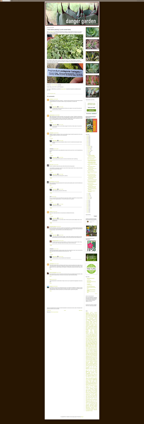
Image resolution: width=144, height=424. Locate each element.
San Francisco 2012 (91, 391)
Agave (87, 313)
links (86, 361)
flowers (88, 336)
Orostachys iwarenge (94, 377)
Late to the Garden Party (91, 286)
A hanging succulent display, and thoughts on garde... (91, 176)
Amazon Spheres (94, 313)
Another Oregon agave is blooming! (91, 191)
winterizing (88, 409)
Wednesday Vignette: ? (91, 158)
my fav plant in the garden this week (91, 365)
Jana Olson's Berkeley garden (92, 179)
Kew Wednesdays (92, 357)
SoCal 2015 (90, 396)
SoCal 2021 (92, 397)
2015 (88, 204)
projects (95, 386)
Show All (96, 293)
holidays (95, 351)
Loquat (93, 361)
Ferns (96, 335)
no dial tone (88, 279)
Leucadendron (95, 360)
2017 (88, 201)
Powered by (88, 113)
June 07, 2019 (61, 124)
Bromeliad (87, 319)
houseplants (88, 353)
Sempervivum (88, 394)
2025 (88, 137)
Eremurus (91, 331)
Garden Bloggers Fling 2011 (92, 339)
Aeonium (87, 312)
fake (89, 333)
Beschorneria (90, 317)
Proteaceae (87, 387)
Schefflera (95, 392)
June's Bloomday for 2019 (91, 174)
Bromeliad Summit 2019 (93, 319)
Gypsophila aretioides (90, 170)
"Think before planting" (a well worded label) (92, 185)
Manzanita (91, 363)
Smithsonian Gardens (88, 395)
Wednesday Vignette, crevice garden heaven (91, 169)
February (89, 197)
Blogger (82, 416)
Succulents (88, 399)
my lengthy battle (51, 31)
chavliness (51, 99)
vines (93, 406)
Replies (52, 122)
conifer (90, 324)
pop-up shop (91, 386)
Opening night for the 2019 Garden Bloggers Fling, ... (91, 162)
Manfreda (95, 362)
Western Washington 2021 (89, 408)
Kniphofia (87, 359)
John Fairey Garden (94, 356)
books (96, 318)
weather (95, 406)
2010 (88, 210)
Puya (90, 387)
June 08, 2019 (54, 279)
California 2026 (94, 320)
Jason (51, 279)
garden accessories (89, 338)
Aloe (90, 313)
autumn (87, 315)
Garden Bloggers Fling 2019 (90, 344)
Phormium (87, 382)
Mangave (87, 363)
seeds (96, 393)
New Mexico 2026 (91, 370)
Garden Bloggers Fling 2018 (92, 343)
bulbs (86, 320)
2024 (88, 138)
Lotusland (95, 361)
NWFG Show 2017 (94, 373)
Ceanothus (87, 323)
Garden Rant (89, 280)
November (89, 147)
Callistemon (95, 321)
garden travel (90, 348)
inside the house (89, 356)
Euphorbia (91, 332)
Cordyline (92, 325)
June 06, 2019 (55, 99)
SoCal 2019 (88, 397)
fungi (93, 337)
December (89, 146)
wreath (87, 410)
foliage (91, 336)
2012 (88, 208)
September (89, 150)
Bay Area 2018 (90, 316)
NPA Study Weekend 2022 (91, 372)
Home (65, 310)
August (89, 151)
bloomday (91, 318)
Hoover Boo (51, 164)
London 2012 (89, 361)
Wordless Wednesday (94, 409)
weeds (54, 93)
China (96, 323)
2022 (88, 141)
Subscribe (91, 110)
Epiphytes (87, 331)
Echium (87, 329)
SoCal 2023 (95, 397)
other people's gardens (91, 378)
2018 (88, 200)
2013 (88, 206)
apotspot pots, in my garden (91, 157)
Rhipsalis (89, 389)
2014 (88, 205)
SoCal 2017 (95, 396)
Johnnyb (51, 211)
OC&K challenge (93, 374)
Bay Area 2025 (94, 316)
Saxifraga (92, 392)
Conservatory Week (94, 324)
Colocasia (87, 324)
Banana (92, 315)
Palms (90, 380)
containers (87, 325)
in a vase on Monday (93, 355)
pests (90, 381)
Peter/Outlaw (52, 263)
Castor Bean (95, 322)
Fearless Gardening (92, 335)
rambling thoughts (93, 388)
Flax (86, 336)
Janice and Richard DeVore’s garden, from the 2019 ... (91, 160)
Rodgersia (93, 389)
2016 (88, 202)
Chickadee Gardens (53, 226)
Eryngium (95, 331)
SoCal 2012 (93, 395)
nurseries (88, 373)
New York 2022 (92, 371)
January (89, 198)
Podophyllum (92, 385)
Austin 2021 (92, 314)
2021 (88, 142)
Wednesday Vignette (90, 407)
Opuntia (92, 375)
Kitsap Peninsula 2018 (94, 358)
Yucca (91, 410)
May (88, 193)
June (88, 154)
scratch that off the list (89, 393)
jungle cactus (88, 357)
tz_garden (88, 284)
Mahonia (91, 362)
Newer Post (49, 310)
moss (88, 364)
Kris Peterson (52, 181)
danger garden (54, 124)
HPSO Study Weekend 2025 (92, 354)
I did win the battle (54, 84)
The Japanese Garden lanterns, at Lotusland (91, 156)
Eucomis (87, 332)
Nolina (96, 371)
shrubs (96, 394)
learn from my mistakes (92, 359)
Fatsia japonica (92, 334)
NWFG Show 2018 (88, 374)
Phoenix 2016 (94, 381)
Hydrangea (87, 355)
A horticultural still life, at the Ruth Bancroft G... (91, 178)
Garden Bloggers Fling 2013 (90, 340)
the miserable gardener (90, 278)
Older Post (80, 310)
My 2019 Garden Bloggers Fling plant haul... (91, 167)
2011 (88, 209)
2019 (88, 145)
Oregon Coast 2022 (92, 376)
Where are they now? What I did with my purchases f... (91, 181)
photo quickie (51, 93)
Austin (89, 314)
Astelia (87, 314)
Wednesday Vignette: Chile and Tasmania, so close (91, 187)
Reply (51, 111)
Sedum (94, 393)
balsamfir (51, 286)
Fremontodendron (89, 337)
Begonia (87, 317)
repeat (87, 389)
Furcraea (95, 337)
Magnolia (87, 362)
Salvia (92, 390)
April (88, 194)
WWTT (89, 410)
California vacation (89, 321)
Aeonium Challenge (93, 312)
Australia (96, 314)
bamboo (89, 315)
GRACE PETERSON (53, 272)
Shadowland (92, 394)
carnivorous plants (89, 322)
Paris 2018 (95, 380)
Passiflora (87, 381)
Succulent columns (90, 183)
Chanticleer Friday (92, 323)
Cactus (89, 320)
